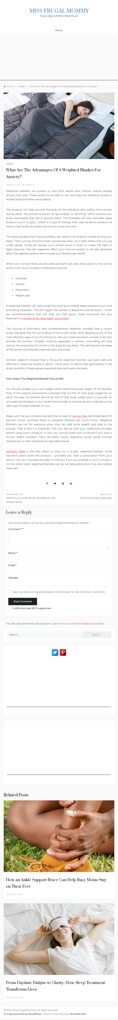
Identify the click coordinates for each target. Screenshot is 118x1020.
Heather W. (30, 184)
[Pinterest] (62, 652)
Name (12, 553)
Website (13, 577)
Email (12, 565)
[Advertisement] (59, 58)
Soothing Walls (15, 451)
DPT (33, 222)
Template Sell (78, 1013)
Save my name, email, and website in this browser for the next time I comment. (59, 591)
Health (9, 163)
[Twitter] (55, 652)
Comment (15, 529)
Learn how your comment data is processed (77, 623)
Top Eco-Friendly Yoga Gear (96, 497)
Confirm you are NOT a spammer (31, 608)
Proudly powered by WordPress (23, 1013)
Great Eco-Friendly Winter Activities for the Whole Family (31, 499)
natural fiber (79, 416)
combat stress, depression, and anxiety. (45, 318)
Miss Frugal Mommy (59, 11)
